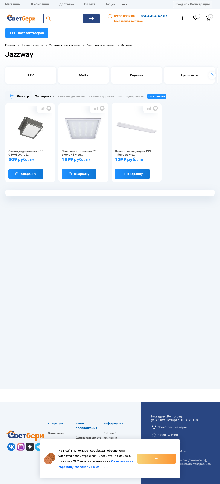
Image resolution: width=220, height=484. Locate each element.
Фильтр (23, 96)
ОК (157, 458)
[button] (212, 75)
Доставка (66, 4)
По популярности (131, 96)
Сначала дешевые (71, 96)
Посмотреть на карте (172, 427)
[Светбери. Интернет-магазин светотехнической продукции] (25, 440)
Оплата (89, 4)
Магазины (13, 4)
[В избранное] (48, 108)
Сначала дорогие (101, 96)
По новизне (156, 96)
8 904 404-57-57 (154, 16)
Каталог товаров (31, 33)
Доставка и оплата (88, 437)
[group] (30, 75)
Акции (110, 4)
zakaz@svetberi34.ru (172, 451)
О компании (40, 4)
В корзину (28, 174)
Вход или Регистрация (192, 4)
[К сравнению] (42, 108)
